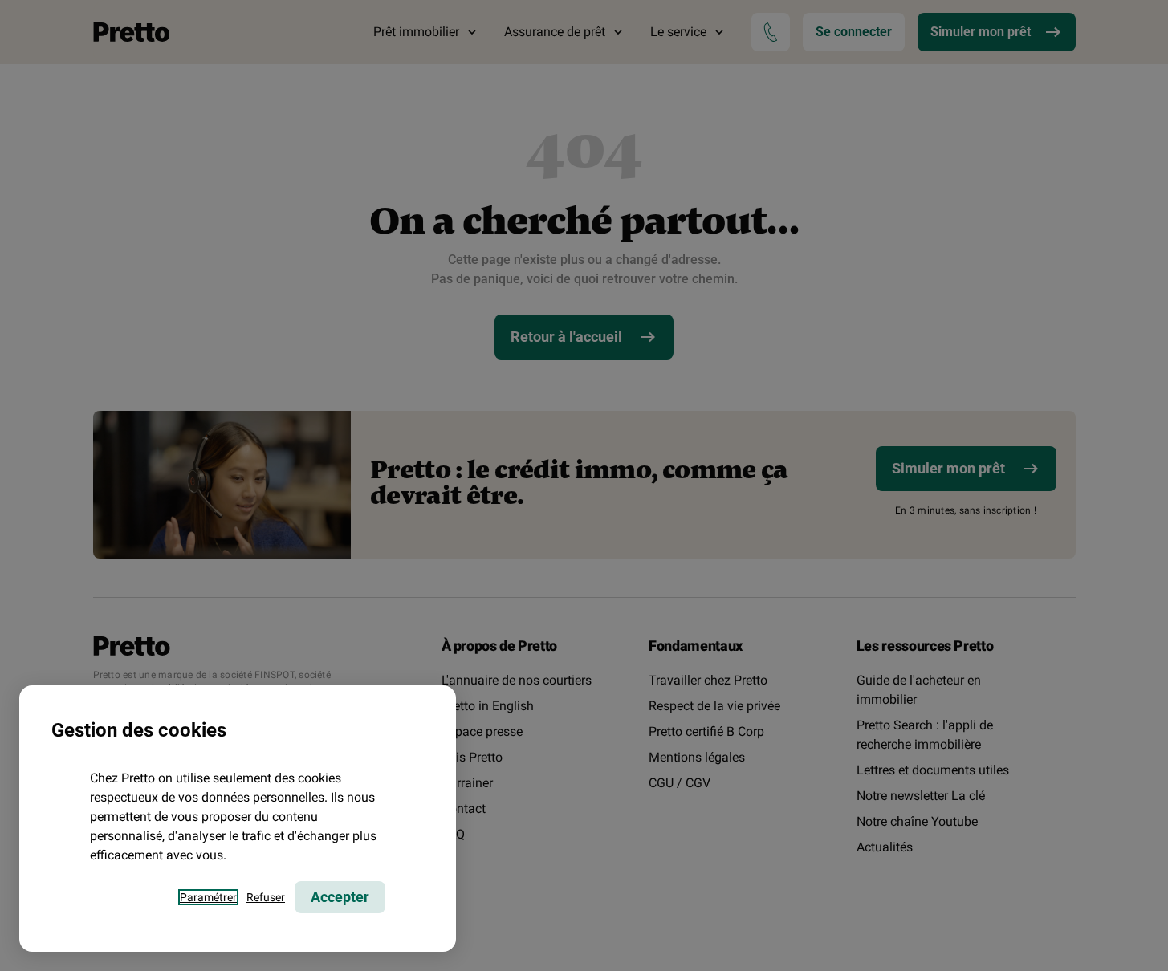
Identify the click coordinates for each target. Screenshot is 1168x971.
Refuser (265, 897)
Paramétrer (208, 897)
